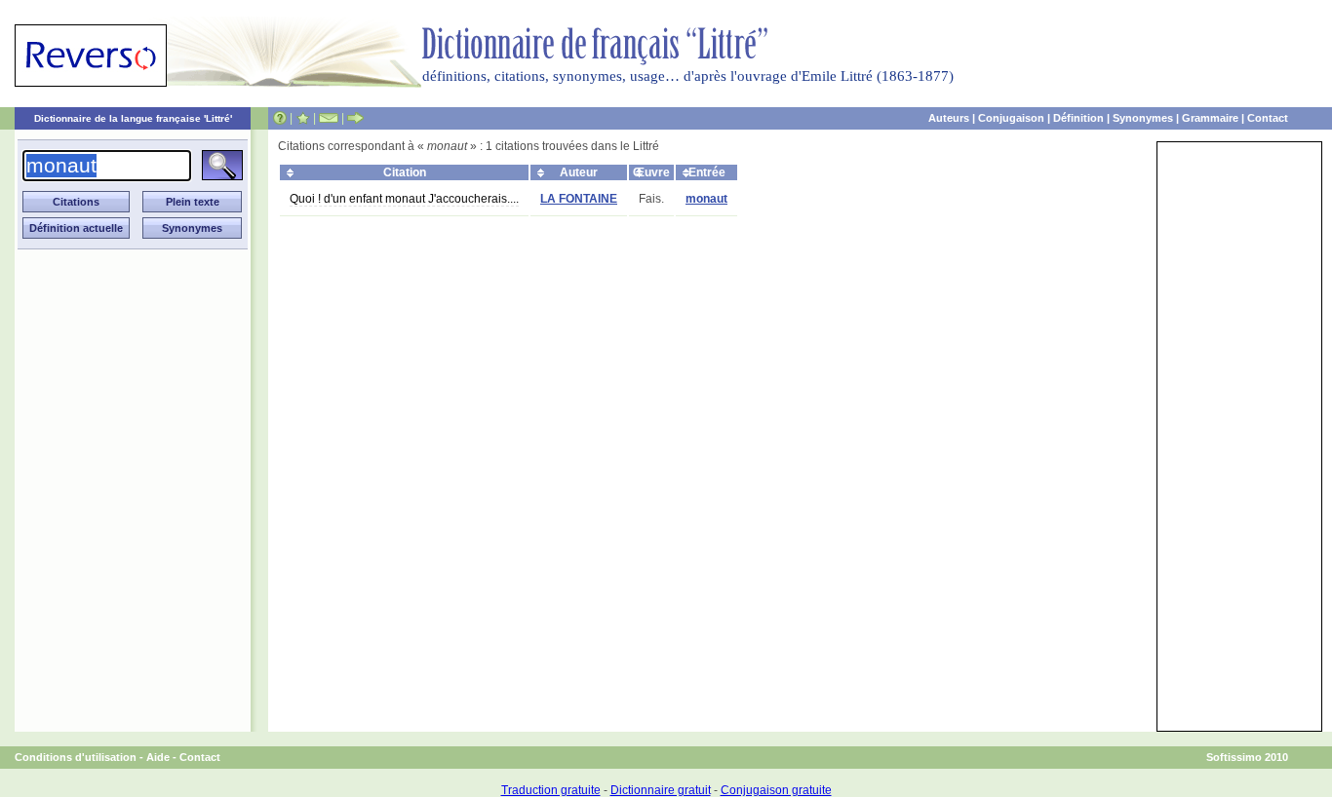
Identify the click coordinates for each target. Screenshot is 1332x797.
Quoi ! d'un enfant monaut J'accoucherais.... (404, 199)
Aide (158, 757)
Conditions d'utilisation (76, 757)
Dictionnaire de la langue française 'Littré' (133, 118)
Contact (1267, 118)
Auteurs (948, 118)
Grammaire (1210, 118)
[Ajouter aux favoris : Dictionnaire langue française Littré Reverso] (302, 118)
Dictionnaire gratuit (660, 790)
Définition (1078, 118)
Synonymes (1143, 118)
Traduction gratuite (551, 790)
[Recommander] (355, 118)
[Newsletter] (328, 118)
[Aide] (280, 118)
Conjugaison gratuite (776, 790)
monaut (706, 199)
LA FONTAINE (578, 199)
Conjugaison (1011, 118)
